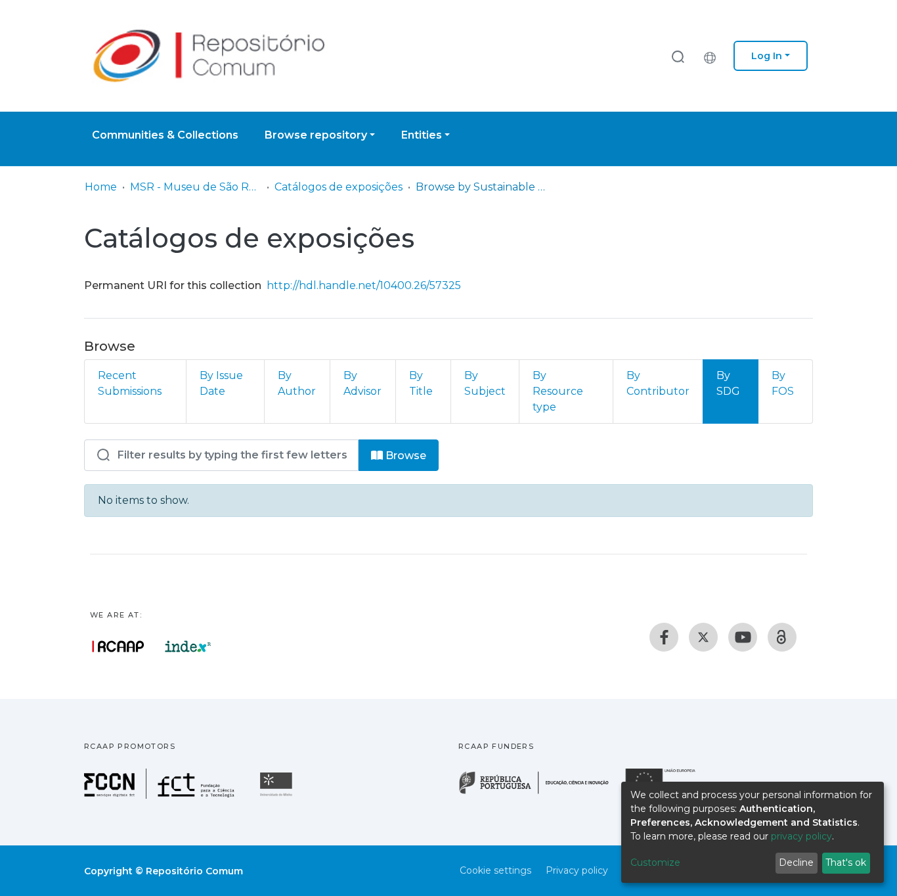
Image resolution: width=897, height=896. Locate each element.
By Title (421, 383)
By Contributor (657, 383)
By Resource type (558, 391)
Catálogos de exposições (338, 187)
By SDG (728, 383)
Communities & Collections (165, 135)
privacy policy (801, 836)
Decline (796, 862)
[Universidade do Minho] (277, 795)
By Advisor (362, 383)
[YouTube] (742, 637)
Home (101, 187)
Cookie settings (495, 870)
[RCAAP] (782, 637)
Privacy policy (577, 870)
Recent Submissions (130, 383)
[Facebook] (663, 637)
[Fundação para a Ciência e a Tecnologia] (161, 795)
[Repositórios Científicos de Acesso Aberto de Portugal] (118, 646)
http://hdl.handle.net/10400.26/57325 (364, 285)
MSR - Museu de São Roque (195, 187)
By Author (297, 383)
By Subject (485, 383)
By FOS (783, 383)
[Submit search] (678, 56)
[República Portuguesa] (540, 792)
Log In (766, 56)
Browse (404, 455)
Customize (655, 862)
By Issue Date (221, 383)
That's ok (845, 862)
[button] (713, 56)
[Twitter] (703, 637)
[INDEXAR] (188, 646)
